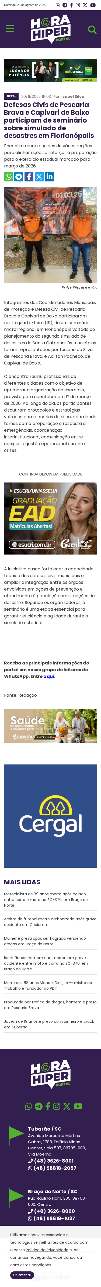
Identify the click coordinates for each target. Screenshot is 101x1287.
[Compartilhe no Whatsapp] (8, 176)
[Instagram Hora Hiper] (78, 5)
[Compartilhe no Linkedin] (49, 176)
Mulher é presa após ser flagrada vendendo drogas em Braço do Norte (45, 941)
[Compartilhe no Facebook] (29, 176)
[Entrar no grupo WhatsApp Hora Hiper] (58, 5)
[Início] (50, 42)
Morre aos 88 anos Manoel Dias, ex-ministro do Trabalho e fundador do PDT (48, 985)
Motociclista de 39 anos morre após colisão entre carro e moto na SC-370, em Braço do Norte (46, 899)
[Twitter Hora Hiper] (85, 5)
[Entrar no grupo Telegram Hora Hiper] (64, 5)
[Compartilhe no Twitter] (39, 176)
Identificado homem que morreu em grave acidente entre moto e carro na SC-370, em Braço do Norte (46, 963)
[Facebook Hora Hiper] (71, 5)
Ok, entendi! (22, 1275)
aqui (48, 676)
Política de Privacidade (47, 1250)
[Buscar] (92, 29)
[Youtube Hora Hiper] (93, 5)
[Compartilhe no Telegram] (18, 176)
